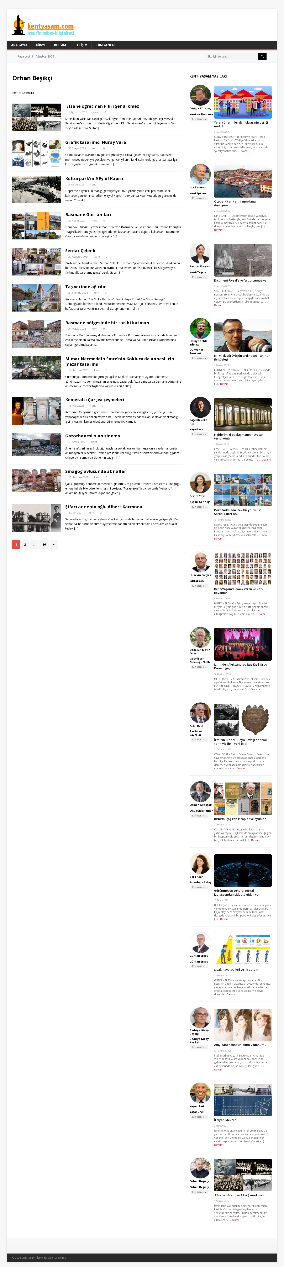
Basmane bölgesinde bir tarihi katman (107, 323)
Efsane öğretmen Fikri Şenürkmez (102, 106)
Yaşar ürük (197, 1112)
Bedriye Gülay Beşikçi (199, 1032)
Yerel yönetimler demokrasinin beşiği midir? (241, 124)
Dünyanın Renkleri (196, 351)
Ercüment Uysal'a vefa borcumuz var (241, 280)
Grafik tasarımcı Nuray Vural (96, 142)
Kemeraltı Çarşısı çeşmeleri (94, 399)
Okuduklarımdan (201, 811)
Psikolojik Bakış (200, 882)
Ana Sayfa (19, 45)
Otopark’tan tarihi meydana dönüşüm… (235, 203)
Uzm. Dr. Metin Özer (200, 651)
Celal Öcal (196, 726)
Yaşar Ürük (197, 1106)
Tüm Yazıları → (199, 119)
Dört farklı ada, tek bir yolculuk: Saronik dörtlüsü (237, 512)
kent (96, 112)
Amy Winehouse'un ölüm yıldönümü (240, 1045)
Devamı (243, 151)
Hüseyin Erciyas (200, 575)
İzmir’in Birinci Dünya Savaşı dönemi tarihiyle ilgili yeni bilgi (240, 742)
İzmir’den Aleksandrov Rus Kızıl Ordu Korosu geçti (240, 666)
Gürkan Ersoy (199, 956)
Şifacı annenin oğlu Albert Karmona (103, 507)
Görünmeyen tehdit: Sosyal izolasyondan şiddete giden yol (236, 892)
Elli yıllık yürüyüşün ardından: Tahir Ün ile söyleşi (242, 357)
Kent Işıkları (198, 193)
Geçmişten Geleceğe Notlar (201, 660)
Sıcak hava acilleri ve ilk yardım (236, 970)
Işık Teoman (198, 187)
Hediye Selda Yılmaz (198, 342)
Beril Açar (196, 877)
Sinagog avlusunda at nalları (96, 471)
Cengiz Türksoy (200, 108)
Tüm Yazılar (106, 45)
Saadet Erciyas (200, 266)
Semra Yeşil (197, 496)
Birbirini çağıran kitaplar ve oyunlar (240, 819)
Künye (41, 45)
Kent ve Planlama (201, 114)
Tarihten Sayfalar (196, 733)
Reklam (60, 45)
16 (44, 544)
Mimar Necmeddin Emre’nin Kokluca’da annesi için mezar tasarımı (119, 361)
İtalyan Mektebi (225, 1120)
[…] (100, 128)
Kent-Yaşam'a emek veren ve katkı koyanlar (239, 591)
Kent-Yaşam (198, 272)
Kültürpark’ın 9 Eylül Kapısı (94, 178)
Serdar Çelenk (80, 250)
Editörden (197, 581)
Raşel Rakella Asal (198, 421)
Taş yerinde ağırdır (85, 286)
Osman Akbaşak (201, 805)
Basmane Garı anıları (88, 214)
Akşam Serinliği (200, 502)
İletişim (80, 45)
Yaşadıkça (196, 429)
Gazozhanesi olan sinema (92, 436)
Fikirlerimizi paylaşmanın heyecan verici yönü (239, 436)
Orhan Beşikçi (199, 1181)
